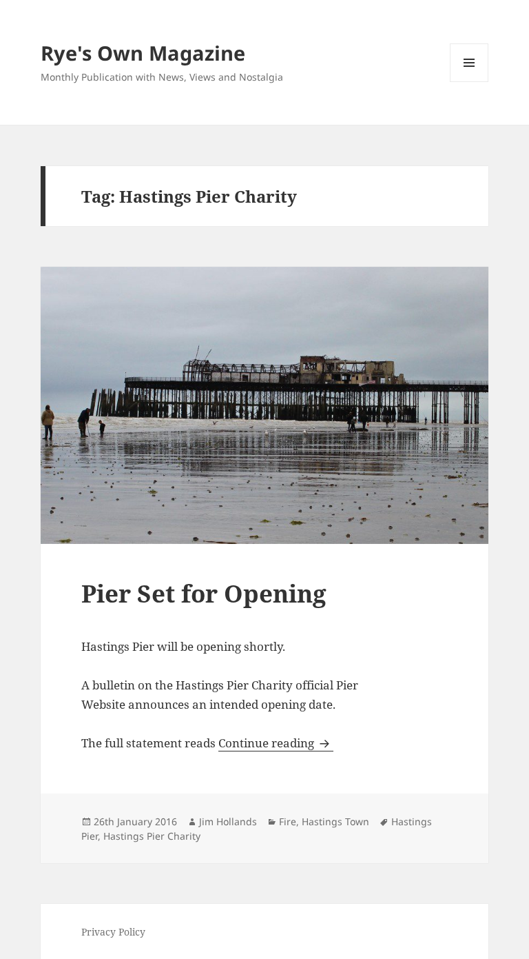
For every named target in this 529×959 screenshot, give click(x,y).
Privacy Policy (113, 931)
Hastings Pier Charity (151, 835)
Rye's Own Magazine (143, 52)
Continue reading (275, 743)
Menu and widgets (469, 81)
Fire (287, 821)
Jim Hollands (228, 821)
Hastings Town (335, 821)
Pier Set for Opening (203, 593)
